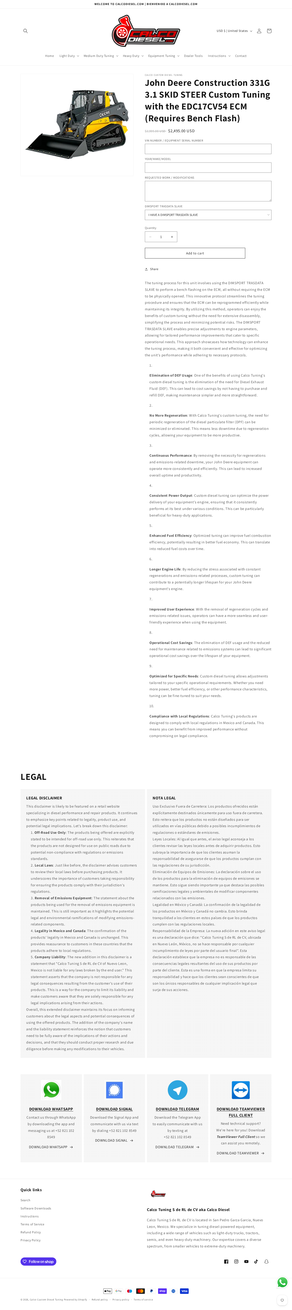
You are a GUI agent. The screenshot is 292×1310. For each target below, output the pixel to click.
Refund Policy (31, 1232)
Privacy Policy (30, 1240)
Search (26, 1200)
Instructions (30, 1216)
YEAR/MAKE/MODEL (158, 159)
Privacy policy (120, 1299)
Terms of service (143, 1299)
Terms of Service (32, 1224)
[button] (26, 31)
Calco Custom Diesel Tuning (46, 1299)
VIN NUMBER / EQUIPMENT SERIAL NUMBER (174, 140)
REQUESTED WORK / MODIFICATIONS (169, 178)
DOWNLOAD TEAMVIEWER (238, 1153)
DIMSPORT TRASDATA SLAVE (164, 206)
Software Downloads (36, 1208)
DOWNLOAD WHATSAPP (48, 1147)
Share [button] (154, 269)
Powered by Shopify (75, 1299)
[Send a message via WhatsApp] (282, 1282)
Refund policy (100, 1299)
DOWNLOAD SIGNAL (111, 1140)
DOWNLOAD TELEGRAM (174, 1147)
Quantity (150, 228)
